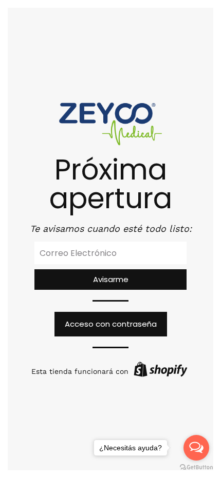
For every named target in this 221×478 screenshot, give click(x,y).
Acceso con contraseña (111, 323)
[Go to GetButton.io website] (196, 467)
